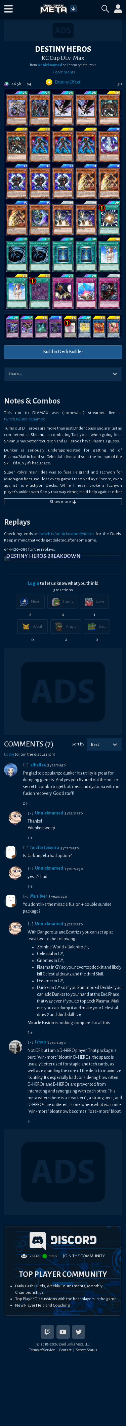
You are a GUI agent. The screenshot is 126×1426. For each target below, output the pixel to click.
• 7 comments (63, 72)
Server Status (86, 1350)
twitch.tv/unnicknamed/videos (66, 533)
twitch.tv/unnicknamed (24, 419)
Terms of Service (42, 1350)
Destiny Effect (67, 82)
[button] (8, 8)
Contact (65, 1350)
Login (33, 583)
